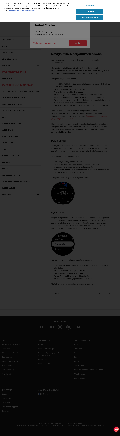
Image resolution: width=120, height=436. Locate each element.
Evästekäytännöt (15, 10)
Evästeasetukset (89, 5)
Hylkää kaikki (89, 11)
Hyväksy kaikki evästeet (89, 17)
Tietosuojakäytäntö (27, 10)
